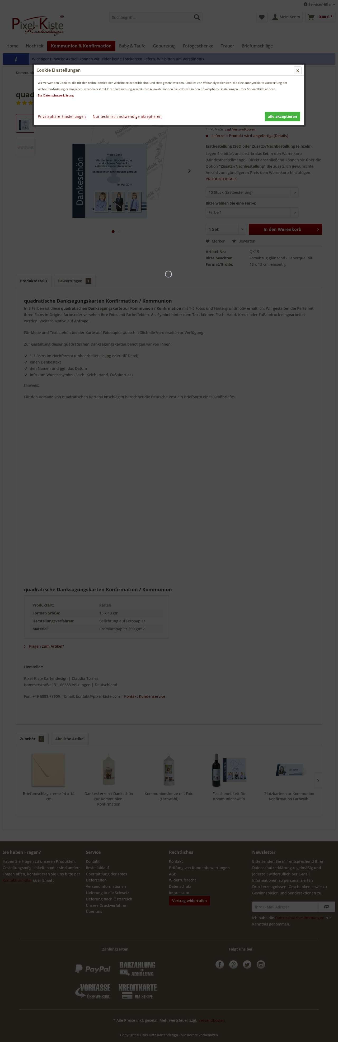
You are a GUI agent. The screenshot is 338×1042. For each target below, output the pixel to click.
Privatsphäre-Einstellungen (62, 116)
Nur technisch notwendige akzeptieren (127, 116)
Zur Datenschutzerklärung (56, 95)
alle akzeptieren (282, 116)
